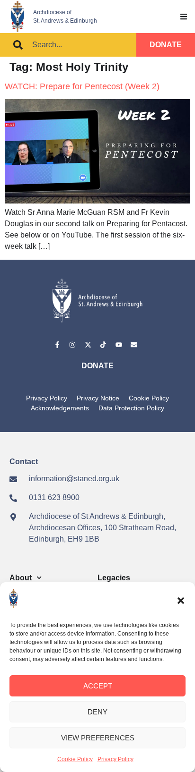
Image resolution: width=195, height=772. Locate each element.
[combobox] (68, 44)
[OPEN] (183, 16)
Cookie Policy (75, 759)
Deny (97, 712)
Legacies (114, 578)
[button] (181, 600)
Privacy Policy (115, 759)
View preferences (97, 738)
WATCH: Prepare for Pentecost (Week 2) (82, 86)
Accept (97, 686)
